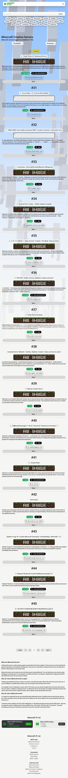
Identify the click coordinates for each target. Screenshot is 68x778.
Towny (43, 21)
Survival (8, 18)
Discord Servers (34, 765)
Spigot (25, 21)
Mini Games (37, 18)
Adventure (53, 24)
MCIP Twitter (34, 758)
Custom (49, 21)
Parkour (7, 21)
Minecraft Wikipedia (34, 773)
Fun (62, 21)
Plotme (46, 24)
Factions (45, 18)
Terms (34, 748)
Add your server (34, 744)
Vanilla (60, 18)
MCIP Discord (34, 754)
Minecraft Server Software (34, 769)
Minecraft (34, 24)
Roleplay (18, 21)
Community (25, 24)
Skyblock (28, 18)
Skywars (56, 21)
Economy (20, 18)
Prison (18, 24)
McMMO (53, 18)
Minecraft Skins (34, 767)
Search (61, 14)
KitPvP (31, 21)
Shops (37, 21)
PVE (13, 21)
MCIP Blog (34, 756)
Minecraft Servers (34, 742)
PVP (14, 18)
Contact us (34, 746)
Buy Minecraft (34, 771)
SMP (12, 24)
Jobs (40, 24)
